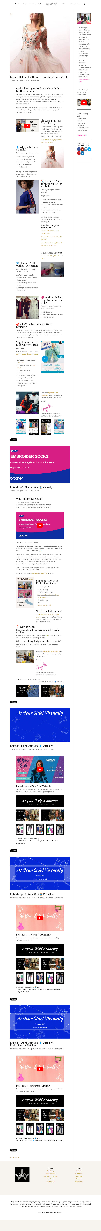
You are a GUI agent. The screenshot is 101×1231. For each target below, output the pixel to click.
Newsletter (79, 1181)
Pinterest (79, 1179)
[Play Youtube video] (27, 125)
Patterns (24, 4)
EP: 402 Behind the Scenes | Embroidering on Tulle (39, 77)
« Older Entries (14, 1157)
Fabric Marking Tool (43, 597)
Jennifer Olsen (16, 749)
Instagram (79, 1173)
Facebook (35, 573)
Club (39, 4)
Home (17, 4)
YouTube (44, 573)
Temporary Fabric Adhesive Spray (48, 595)
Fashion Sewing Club (50, 1176)
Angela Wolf (16, 80)
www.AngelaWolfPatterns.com (27, 354)
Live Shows (71, 4)
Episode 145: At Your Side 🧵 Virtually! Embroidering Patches (31, 1044)
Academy (33, 4)
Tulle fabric (20, 363)
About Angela (50, 1181)
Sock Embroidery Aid (44, 605)
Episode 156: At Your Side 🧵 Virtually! (31, 745)
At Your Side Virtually (39, 749)
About (79, 4)
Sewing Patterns (50, 1173)
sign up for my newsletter (51, 651)
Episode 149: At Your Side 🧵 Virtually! (32, 894)
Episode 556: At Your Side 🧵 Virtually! (31, 487)
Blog (63, 4)
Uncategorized (35, 80)
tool (46, 635)
